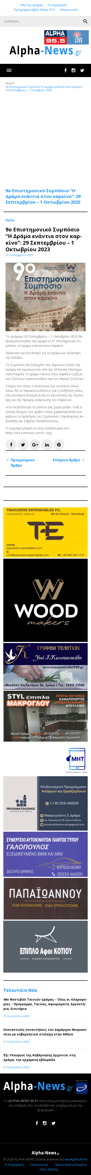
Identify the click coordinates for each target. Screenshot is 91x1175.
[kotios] (45, 971)
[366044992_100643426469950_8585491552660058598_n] (45, 641)
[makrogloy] (45, 740)
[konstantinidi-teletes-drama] (45, 688)
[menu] (9, 70)
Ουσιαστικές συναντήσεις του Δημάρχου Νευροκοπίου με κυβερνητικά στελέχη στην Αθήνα (45, 1031)
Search (85, 21)
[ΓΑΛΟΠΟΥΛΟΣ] (45, 876)
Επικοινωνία (69, 9)
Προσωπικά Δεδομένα (71, 1164)
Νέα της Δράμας (31, 5)
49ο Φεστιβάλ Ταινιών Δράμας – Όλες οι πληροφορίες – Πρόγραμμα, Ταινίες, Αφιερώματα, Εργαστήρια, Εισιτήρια (45, 1004)
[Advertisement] (45, 137)
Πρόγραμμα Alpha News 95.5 (34, 9)
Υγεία (10, 220)
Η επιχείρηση (57, 5)
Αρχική (10, 83)
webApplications (76, 1159)
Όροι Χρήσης (49, 1169)
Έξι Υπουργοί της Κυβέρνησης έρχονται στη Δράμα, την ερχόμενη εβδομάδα (39, 1057)
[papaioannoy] (45, 918)
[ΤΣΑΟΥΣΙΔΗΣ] (45, 556)
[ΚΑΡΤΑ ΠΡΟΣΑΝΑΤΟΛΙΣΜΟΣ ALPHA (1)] (45, 829)
